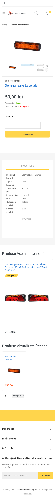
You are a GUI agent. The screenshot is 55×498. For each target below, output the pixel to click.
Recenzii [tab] (27, 219)
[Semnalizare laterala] (12, 67)
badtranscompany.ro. (27, 489)
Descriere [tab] (27, 165)
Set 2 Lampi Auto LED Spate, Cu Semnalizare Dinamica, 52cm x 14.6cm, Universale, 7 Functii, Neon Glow (27, 267)
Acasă (4, 24)
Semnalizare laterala (10, 358)
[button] (5, 303)
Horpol (16, 80)
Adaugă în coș (28, 134)
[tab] (27, 228)
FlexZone (9, 273)
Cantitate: (9, 116)
